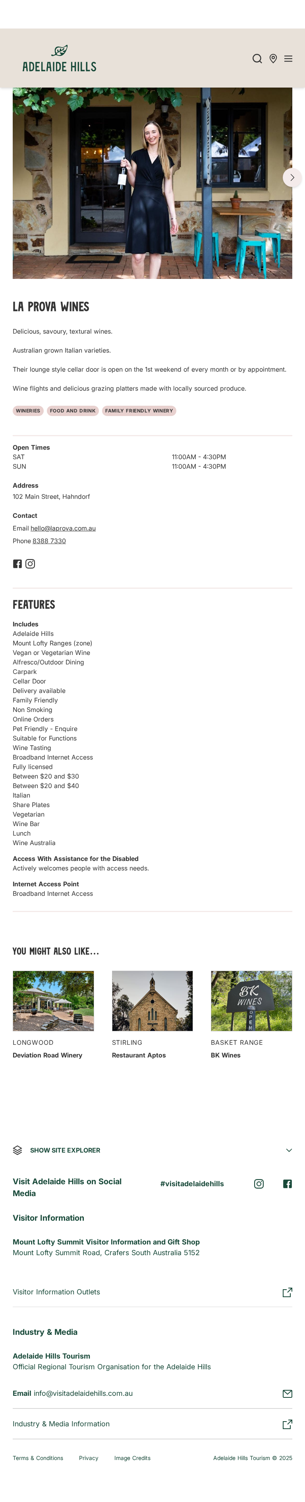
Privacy (88, 1457)
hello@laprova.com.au (63, 528)
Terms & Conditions (38, 1457)
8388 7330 (49, 541)
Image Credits (132, 1457)
